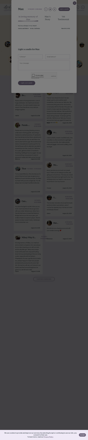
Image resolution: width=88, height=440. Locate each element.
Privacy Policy (48, 437)
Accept (82, 435)
